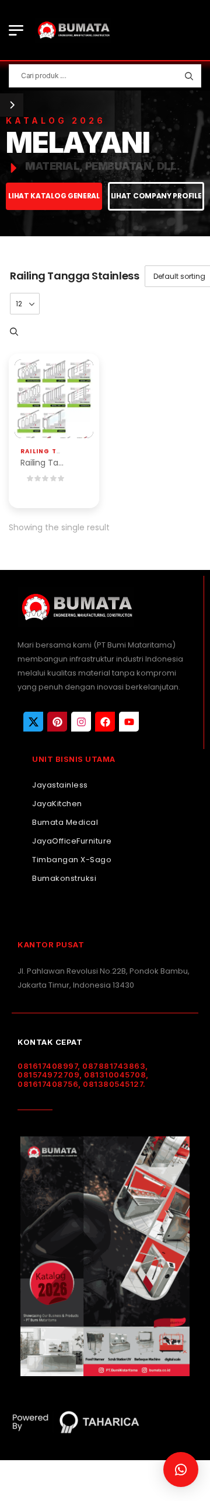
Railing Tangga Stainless (72, 451)
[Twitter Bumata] (33, 722)
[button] (180, 1469)
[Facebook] (105, 722)
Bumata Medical (65, 822)
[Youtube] (129, 722)
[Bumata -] (73, 30)
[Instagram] (81, 722)
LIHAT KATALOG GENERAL (54, 196)
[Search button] (188, 76)
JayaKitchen (57, 803)
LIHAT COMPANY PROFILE (156, 196)
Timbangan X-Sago (71, 859)
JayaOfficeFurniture (72, 840)
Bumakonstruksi (64, 878)
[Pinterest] (57, 722)
